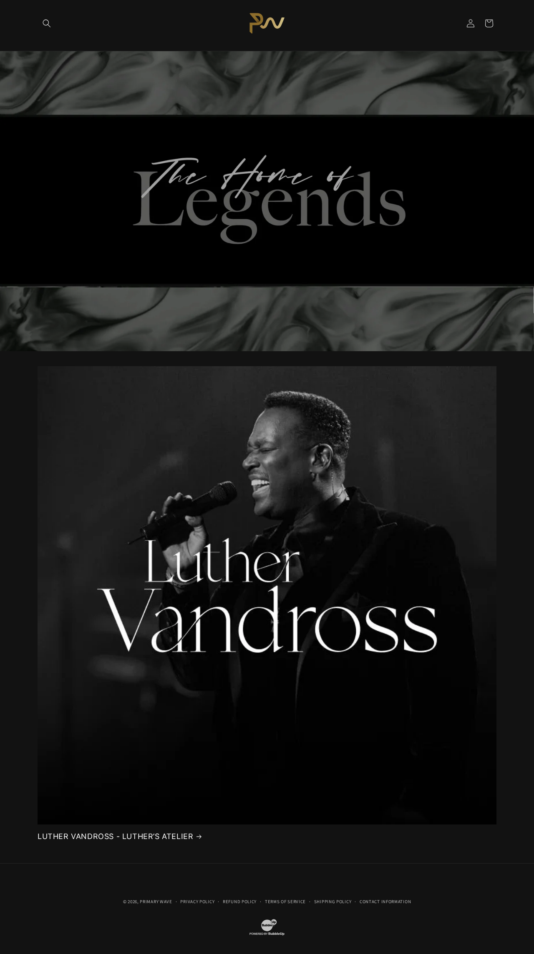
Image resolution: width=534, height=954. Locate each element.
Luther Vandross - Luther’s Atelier (115, 836)
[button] (47, 23)
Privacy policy (197, 901)
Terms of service (285, 901)
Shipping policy (333, 901)
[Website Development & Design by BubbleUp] (267, 935)
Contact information (385, 901)
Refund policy (240, 901)
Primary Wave (156, 901)
